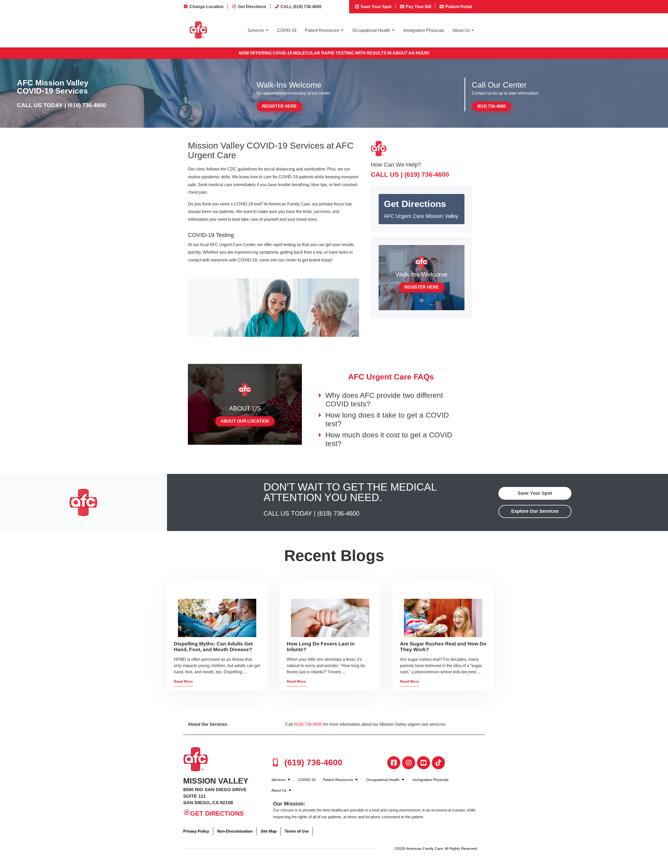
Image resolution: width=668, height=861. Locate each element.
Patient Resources (322, 30)
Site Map (269, 831)
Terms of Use (297, 831)
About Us (461, 30)
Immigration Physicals (423, 30)
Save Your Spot (375, 6)
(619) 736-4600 (87, 105)
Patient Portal (458, 6)
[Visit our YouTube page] (423, 762)
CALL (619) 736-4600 (301, 6)
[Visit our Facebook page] (393, 762)
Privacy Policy (196, 831)
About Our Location (245, 421)
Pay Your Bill (418, 6)
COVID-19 (286, 30)
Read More (183, 681)
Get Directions (252, 6)
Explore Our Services (535, 511)
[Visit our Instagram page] (408, 762)
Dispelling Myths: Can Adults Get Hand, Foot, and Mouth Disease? (213, 646)
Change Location (206, 6)
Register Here (279, 106)
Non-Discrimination (235, 831)
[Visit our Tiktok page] (438, 762)
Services (256, 30)
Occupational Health (371, 30)
